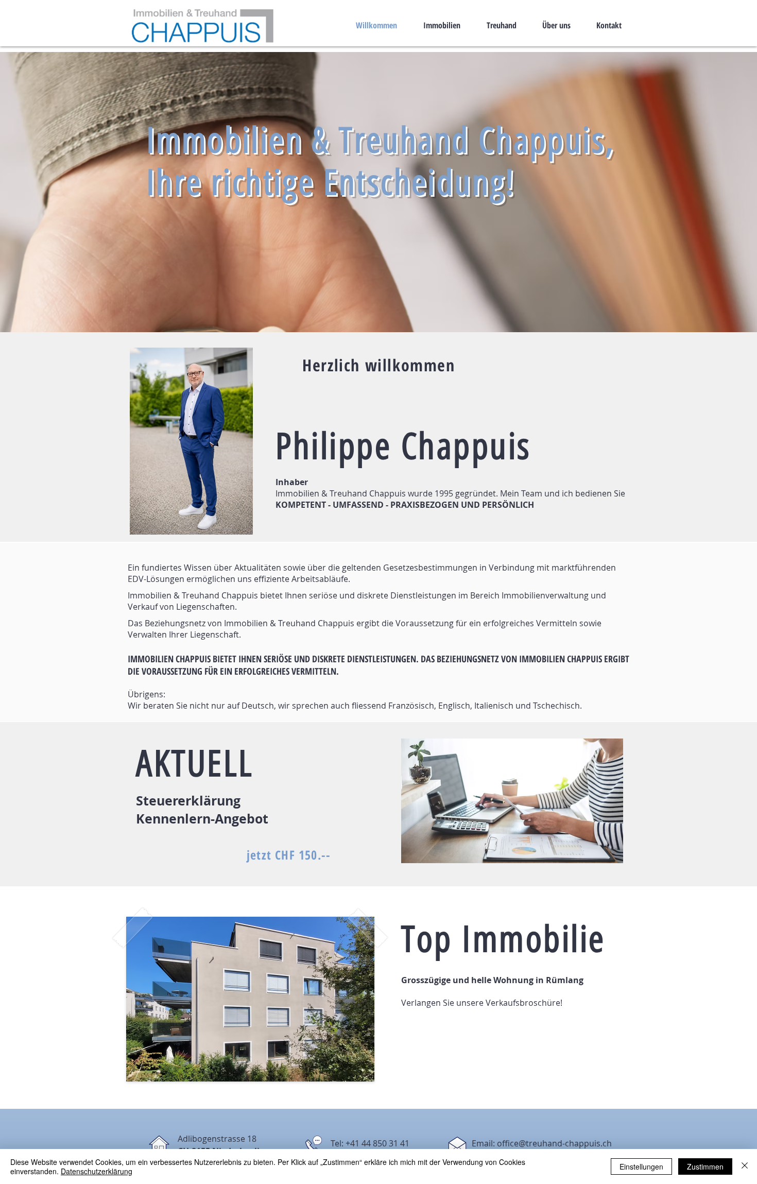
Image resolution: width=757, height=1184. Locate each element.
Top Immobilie (503, 939)
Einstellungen (641, 1166)
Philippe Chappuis (403, 446)
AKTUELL (195, 763)
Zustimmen (705, 1166)
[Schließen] (744, 1166)
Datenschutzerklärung (96, 1171)
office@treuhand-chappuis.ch (554, 1143)
